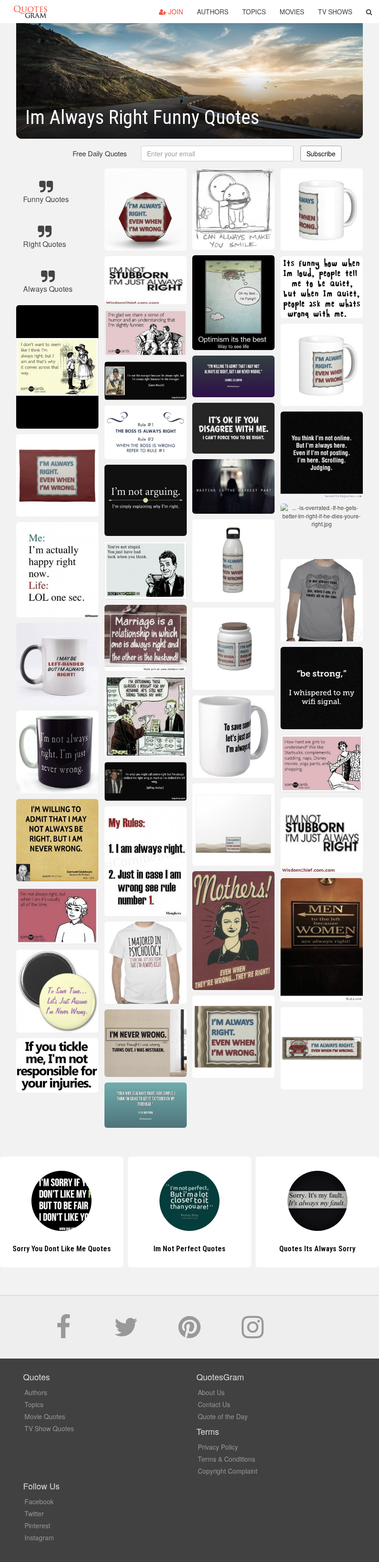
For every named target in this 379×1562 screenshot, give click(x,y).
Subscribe (321, 153)
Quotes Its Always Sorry (189, 1248)
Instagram (39, 1537)
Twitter (34, 1513)
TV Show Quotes (49, 1428)
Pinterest (37, 1525)
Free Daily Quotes (100, 153)
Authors (212, 11)
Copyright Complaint (227, 1471)
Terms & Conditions (226, 1459)
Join (174, 11)
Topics (254, 11)
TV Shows (335, 11)
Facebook (39, 1501)
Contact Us (214, 1404)
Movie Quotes (44, 1416)
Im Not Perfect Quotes (61, 1248)
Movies (292, 11)
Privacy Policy (218, 1446)
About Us (211, 1392)
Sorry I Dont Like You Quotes (317, 1248)
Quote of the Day (223, 1416)
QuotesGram (30, 11)
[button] (369, 11)
